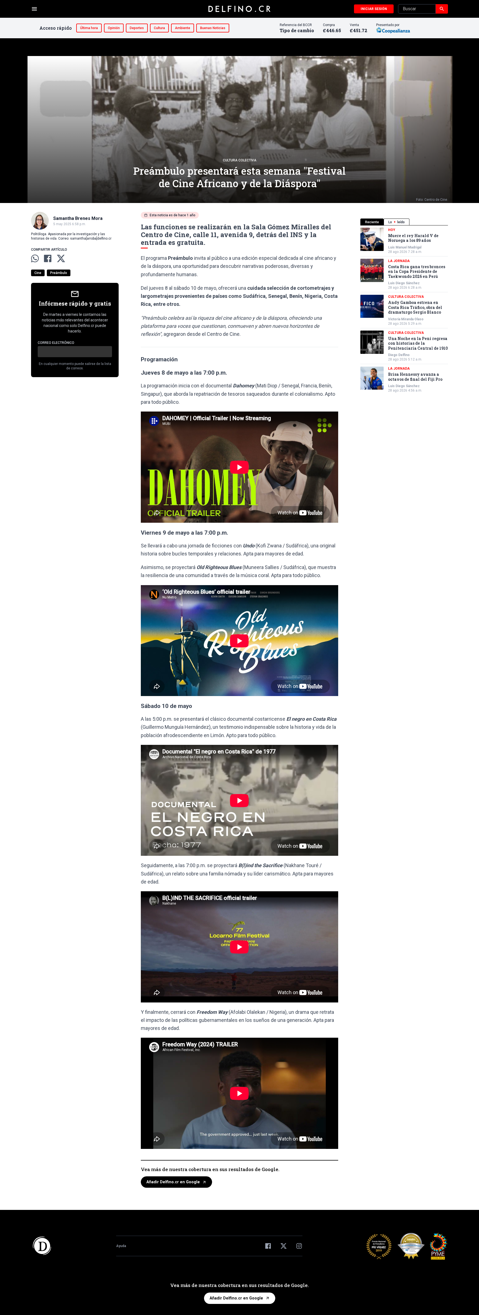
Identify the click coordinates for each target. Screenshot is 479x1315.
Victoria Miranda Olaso (406, 319)
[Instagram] (299, 1246)
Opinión (114, 28)
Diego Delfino (399, 355)
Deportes (137, 28)
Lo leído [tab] (396, 222)
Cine (37, 273)
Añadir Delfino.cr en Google (173, 1182)
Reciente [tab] (372, 222)
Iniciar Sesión (374, 9)
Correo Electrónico (56, 343)
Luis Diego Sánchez (404, 283)
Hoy (391, 230)
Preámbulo (58, 273)
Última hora (89, 28)
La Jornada (399, 261)
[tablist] (404, 222)
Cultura (159, 28)
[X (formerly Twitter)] (283, 1246)
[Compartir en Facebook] (47, 258)
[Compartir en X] (61, 258)
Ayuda (121, 1246)
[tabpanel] (404, 310)
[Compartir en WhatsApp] (35, 258)
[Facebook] (268, 1246)
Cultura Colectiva (239, 160)
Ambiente (182, 28)
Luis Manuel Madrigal (404, 247)
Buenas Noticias (212, 28)
